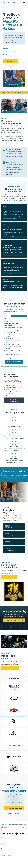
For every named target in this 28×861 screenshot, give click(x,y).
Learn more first (14, 813)
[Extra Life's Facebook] (13, 834)
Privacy (2, 837)
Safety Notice (4, 845)
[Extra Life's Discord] (10, 834)
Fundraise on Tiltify (14, 362)
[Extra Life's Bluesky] (23, 834)
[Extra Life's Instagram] (7, 834)
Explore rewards (9, 577)
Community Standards (6, 852)
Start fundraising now (14, 808)
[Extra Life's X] (26, 834)
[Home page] (9, 2)
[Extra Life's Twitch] (20, 834)
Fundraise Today (10, 61)
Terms (2, 841)
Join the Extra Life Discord (14, 620)
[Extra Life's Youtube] (4, 834)
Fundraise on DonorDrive (14, 400)
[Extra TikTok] (16, 834)
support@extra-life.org (6, 855)
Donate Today (9, 66)
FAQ (2, 848)
